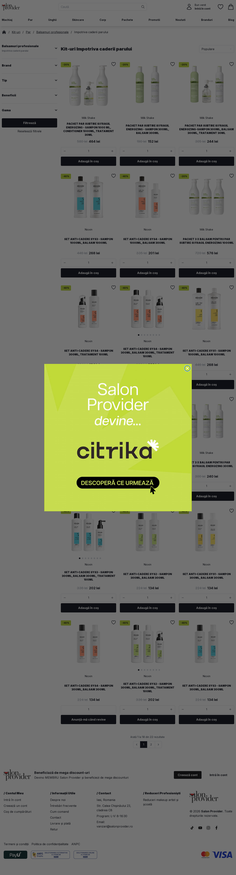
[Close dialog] (187, 368)
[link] (118, 437)
